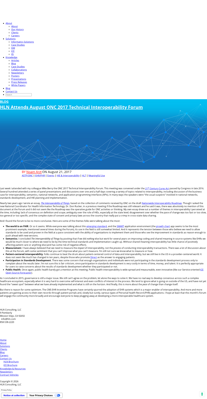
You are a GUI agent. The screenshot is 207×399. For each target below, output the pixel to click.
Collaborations (19, 69)
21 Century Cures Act (157, 188)
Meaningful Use (96, 175)
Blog (13, 63)
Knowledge (11, 57)
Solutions (11, 38)
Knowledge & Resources (13, 368)
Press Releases (19, 82)
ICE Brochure (10, 365)
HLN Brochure (11, 361)
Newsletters (17, 72)
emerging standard (96, 226)
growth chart (163, 226)
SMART (120, 226)
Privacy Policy (6, 390)
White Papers (18, 85)
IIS (12, 54)
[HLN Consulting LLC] (28, 17)
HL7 (84, 175)
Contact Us (11, 91)
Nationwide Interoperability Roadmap (162, 203)
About (9, 23)
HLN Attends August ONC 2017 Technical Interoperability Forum (71, 104)
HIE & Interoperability (68, 175)
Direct (93, 257)
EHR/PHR (40, 175)
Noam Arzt (34, 172)
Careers (15, 35)
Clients (14, 32)
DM (13, 48)
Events (50, 175)
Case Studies (18, 44)
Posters (15, 75)
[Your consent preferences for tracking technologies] (202, 394)
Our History (17, 29)
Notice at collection (14, 395)
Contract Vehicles (9, 374)
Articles (15, 60)
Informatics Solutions (22, 41)
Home (3, 340)
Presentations (18, 79)
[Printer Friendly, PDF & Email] (176, 179)
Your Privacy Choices (41, 395)
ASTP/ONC (27, 175)
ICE (13, 51)
